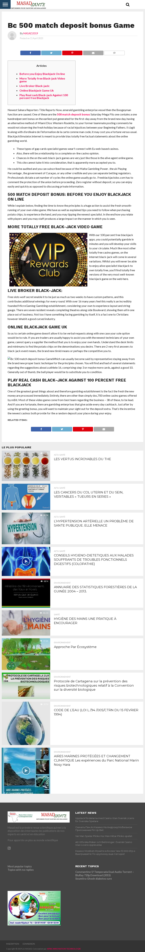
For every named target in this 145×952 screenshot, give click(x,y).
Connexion (29, 944)
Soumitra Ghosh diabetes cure (93, 878)
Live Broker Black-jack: (34, 85)
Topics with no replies (21, 869)
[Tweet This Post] (51, 52)
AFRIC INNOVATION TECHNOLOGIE (64, 949)
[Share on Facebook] (30, 52)
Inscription (12, 944)
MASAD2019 (30, 33)
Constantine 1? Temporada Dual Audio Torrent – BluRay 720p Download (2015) (104, 873)
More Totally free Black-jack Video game (42, 80)
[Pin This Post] (72, 52)
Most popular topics (20, 866)
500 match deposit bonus (73, 114)
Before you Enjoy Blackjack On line (42, 73)
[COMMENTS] (114, 52)
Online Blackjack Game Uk (36, 90)
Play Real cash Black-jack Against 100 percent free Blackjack (43, 96)
